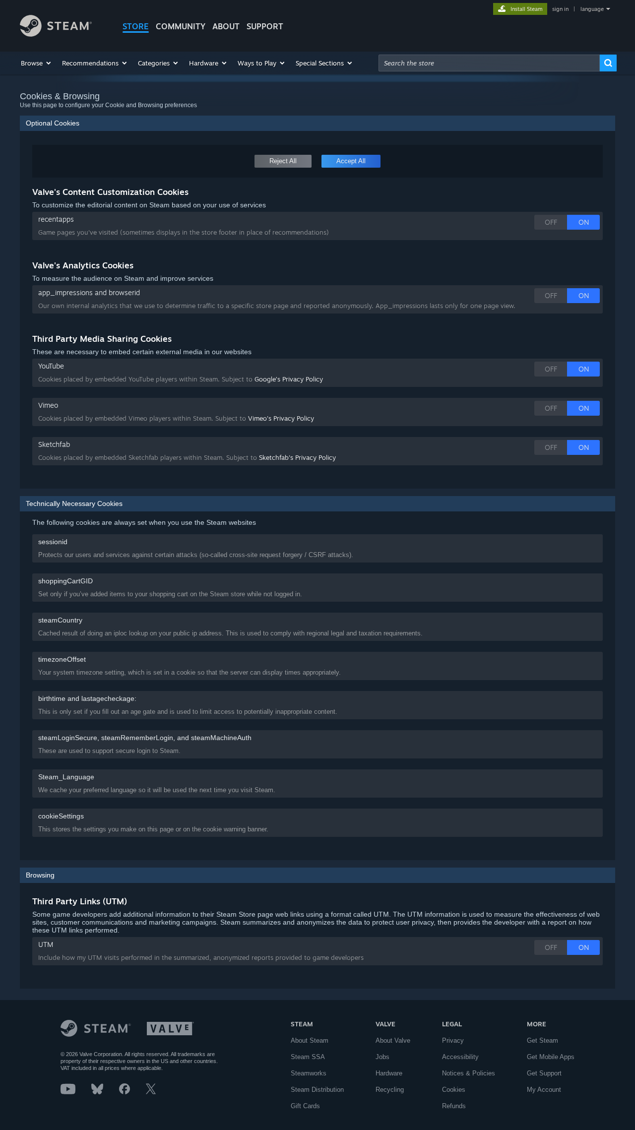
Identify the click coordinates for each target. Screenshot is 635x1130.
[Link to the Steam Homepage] (56, 34)
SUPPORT (265, 26)
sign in (560, 8)
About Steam (309, 1040)
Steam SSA (308, 1057)
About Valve (393, 1040)
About (226, 26)
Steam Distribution (317, 1089)
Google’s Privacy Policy (288, 379)
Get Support (544, 1073)
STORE (136, 26)
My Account (544, 1089)
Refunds (454, 1106)
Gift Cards (305, 1106)
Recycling (390, 1089)
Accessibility (460, 1057)
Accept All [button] (351, 161)
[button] (36, 63)
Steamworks (308, 1073)
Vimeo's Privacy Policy (281, 418)
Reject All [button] (283, 161)
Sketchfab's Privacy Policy (297, 457)
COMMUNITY (180, 26)
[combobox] (489, 63)
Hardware (389, 1073)
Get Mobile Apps (550, 1057)
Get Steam (542, 1040)
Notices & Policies (468, 1073)
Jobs (382, 1057)
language (592, 8)
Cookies (453, 1089)
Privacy (453, 1040)
